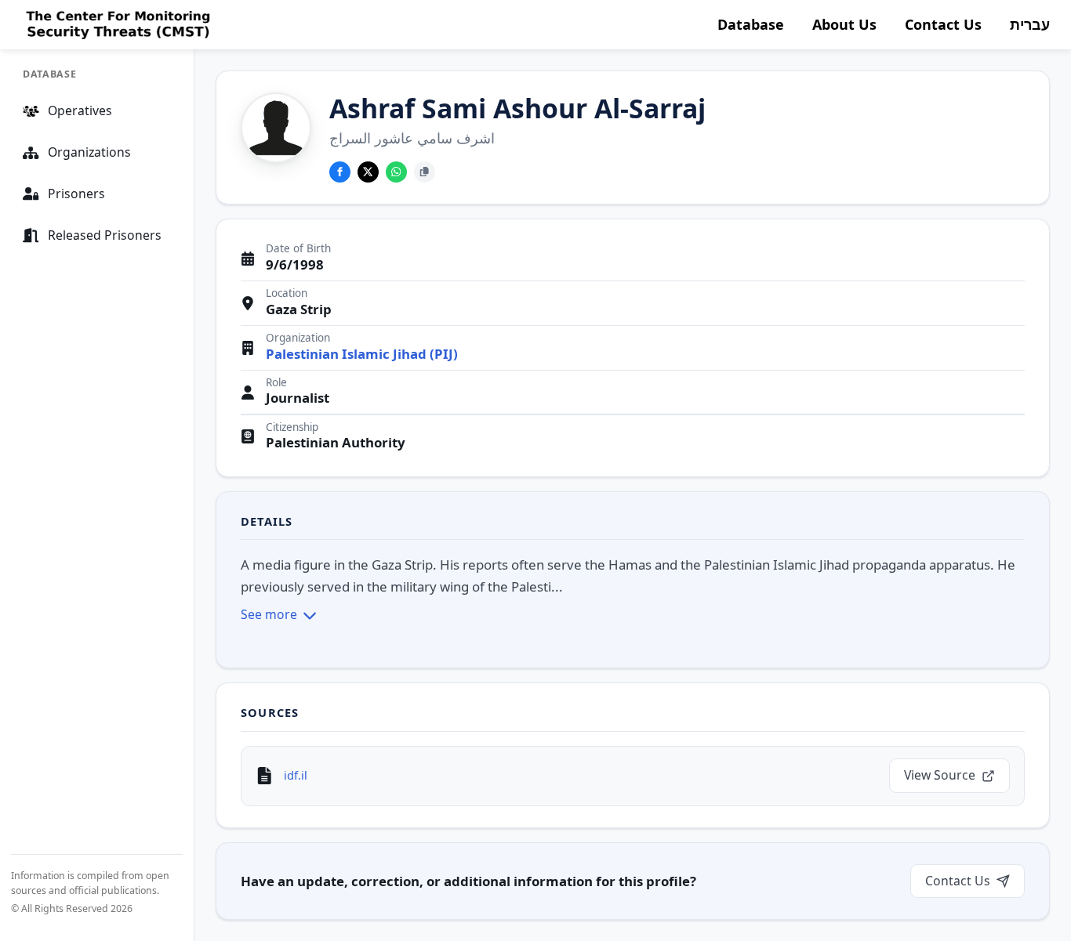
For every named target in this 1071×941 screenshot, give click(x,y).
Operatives (80, 110)
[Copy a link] (424, 172)
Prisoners (76, 193)
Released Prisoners (105, 235)
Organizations (89, 152)
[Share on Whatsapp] (396, 172)
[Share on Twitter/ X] (368, 172)
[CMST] (116, 25)
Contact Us (943, 24)
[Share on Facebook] (339, 172)
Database (750, 24)
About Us (844, 24)
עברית (1030, 24)
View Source (939, 775)
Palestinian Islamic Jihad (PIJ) (362, 354)
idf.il (295, 775)
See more (269, 614)
